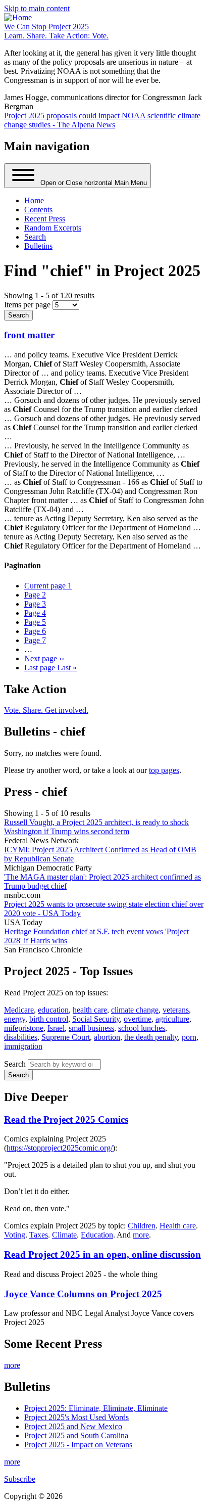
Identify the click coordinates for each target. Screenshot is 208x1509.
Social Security (96, 1019)
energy (14, 1019)
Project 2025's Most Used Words (76, 1417)
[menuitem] (34, 200)
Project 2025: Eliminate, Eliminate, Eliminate (96, 1408)
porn (189, 1037)
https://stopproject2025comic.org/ (60, 1148)
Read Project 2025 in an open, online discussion (102, 1254)
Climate (64, 1234)
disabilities (20, 1037)
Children (141, 1225)
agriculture (172, 1019)
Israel (56, 1028)
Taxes (38, 1234)
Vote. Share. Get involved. (46, 710)
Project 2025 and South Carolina (76, 1435)
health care (90, 1009)
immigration (23, 1046)
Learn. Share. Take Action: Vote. (56, 35)
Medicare (19, 1009)
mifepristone (23, 1028)
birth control (48, 1019)
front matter (29, 335)
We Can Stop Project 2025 (46, 26)
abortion (107, 1037)
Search (15, 1064)
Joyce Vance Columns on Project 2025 (83, 1294)
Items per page (27, 304)
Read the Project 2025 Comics (66, 1119)
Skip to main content (37, 8)
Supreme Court (65, 1037)
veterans (176, 1009)
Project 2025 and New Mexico (73, 1426)
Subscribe (19, 1479)
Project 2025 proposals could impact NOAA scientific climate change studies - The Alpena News (102, 120)
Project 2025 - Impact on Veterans (78, 1444)
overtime (137, 1019)
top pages (164, 770)
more (141, 1234)
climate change (135, 1009)
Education (97, 1234)
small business (91, 1028)
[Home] (18, 17)
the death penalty (151, 1037)
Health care (178, 1225)
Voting (14, 1234)
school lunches (141, 1028)
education (53, 1009)
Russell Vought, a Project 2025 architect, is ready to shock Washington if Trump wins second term (96, 827)
